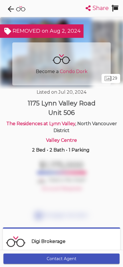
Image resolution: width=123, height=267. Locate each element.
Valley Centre (61, 140)
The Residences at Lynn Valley (40, 123)
